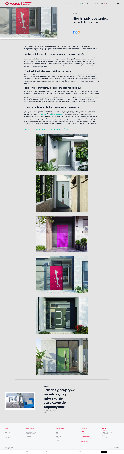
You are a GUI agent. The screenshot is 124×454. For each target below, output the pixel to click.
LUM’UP (6, 431)
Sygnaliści (116, 447)
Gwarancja (104, 437)
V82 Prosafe (8, 432)
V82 (6, 433)
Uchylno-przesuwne (30, 433)
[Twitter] (76, 32)
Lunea (57, 431)
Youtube (7, 447)
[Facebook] (74, 32)
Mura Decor (58, 436)
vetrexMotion (29, 431)
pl (67, 3)
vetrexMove (28, 436)
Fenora (57, 437)
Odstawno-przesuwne (31, 432)
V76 (6, 435)
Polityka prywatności (114, 448)
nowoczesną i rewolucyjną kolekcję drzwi (51, 114)
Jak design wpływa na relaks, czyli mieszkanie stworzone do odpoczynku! (59, 398)
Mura (57, 435)
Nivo (57, 432)
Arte (57, 433)
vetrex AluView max (9, 439)
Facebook (12, 447)
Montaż (104, 435)
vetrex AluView (8, 437)
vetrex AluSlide (29, 435)
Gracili (57, 440)
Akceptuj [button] (104, 452)
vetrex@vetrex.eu (9, 448)
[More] (79, 32)
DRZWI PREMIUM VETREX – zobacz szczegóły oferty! (46, 129)
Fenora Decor (59, 439)
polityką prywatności (53, 452)
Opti (6, 436)
